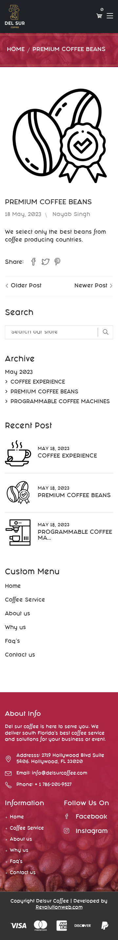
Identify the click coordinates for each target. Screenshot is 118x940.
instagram (92, 832)
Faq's (12, 641)
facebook (91, 817)
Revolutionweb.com (59, 907)
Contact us (20, 655)
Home (16, 50)
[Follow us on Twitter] (45, 262)
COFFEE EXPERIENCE (37, 382)
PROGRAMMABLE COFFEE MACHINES (60, 402)
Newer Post (91, 286)
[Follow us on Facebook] (33, 262)
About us (17, 614)
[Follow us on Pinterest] (57, 262)
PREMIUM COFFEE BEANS (44, 392)
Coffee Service (25, 600)
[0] (99, 16)
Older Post (25, 286)
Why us (15, 627)
